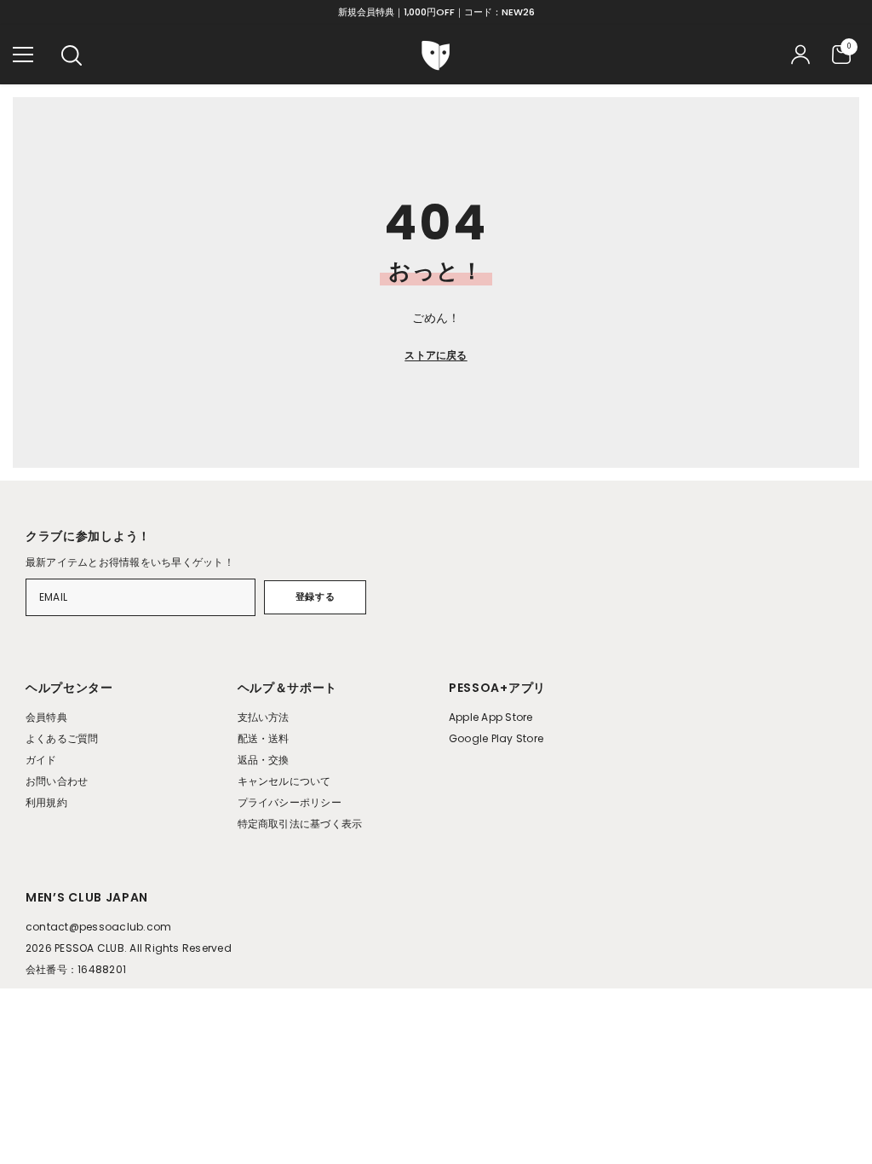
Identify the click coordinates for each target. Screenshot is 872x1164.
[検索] (71, 55)
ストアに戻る (435, 355)
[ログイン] (800, 54)
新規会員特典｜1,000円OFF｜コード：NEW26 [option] (436, 12)
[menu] (23, 54)
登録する (315, 596)
